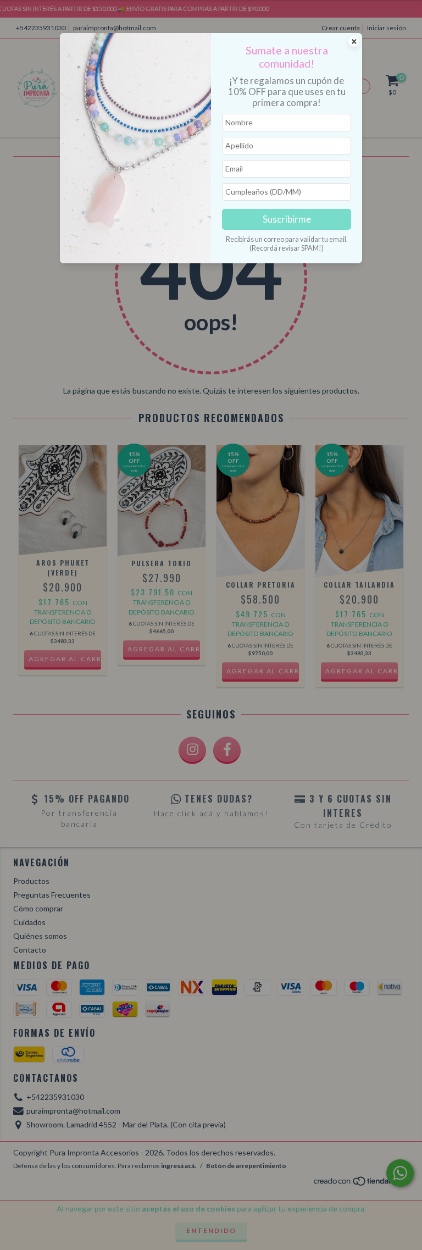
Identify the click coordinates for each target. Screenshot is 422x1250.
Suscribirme (287, 219)
